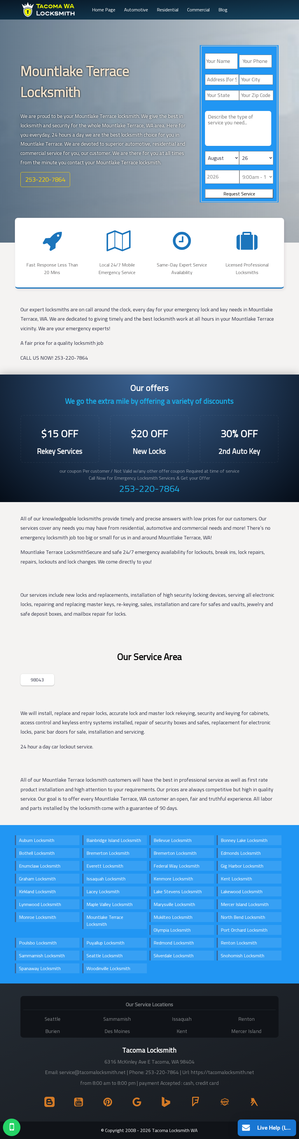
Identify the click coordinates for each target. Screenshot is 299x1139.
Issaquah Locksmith (106, 878)
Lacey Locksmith (102, 891)
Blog (222, 9)
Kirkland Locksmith (37, 891)
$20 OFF (149, 433)
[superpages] (222, 1103)
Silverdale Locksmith (174, 955)
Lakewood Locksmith (242, 891)
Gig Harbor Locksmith (242, 865)
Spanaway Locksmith (40, 968)
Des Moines (117, 1031)
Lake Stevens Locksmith (178, 891)
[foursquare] (193, 1103)
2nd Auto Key (239, 451)
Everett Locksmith (104, 865)
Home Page (103, 9)
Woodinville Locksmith (108, 968)
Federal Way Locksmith (176, 865)
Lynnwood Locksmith (40, 904)
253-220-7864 (45, 179)
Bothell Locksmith (37, 853)
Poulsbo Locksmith (38, 942)
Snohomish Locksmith (242, 955)
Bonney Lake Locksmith (244, 840)
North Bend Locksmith (243, 917)
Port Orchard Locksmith (244, 930)
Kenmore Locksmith (173, 878)
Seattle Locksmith (104, 955)
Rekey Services (59, 451)
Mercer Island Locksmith (245, 904)
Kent (182, 1031)
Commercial (198, 9)
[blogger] (47, 1103)
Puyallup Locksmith (105, 942)
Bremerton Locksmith (107, 853)
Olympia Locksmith (172, 930)
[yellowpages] (251, 1103)
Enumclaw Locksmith (39, 865)
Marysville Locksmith (174, 904)
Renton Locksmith (239, 942)
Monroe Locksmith (37, 917)
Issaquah (182, 1019)
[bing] (164, 1103)
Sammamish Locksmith (42, 955)
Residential (167, 9)
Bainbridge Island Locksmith (113, 840)
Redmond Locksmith (174, 942)
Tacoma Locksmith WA (175, 1130)
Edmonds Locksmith (241, 853)
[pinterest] (105, 1103)
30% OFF (239, 433)
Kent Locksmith (236, 878)
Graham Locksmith (37, 878)
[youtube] (76, 1103)
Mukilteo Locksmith (173, 917)
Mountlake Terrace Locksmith (104, 920)
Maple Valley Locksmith (109, 904)
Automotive (136, 9)
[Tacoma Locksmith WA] (48, 9)
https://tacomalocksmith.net (222, 1072)
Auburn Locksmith (36, 840)
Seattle (52, 1019)
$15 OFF (59, 433)
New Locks (149, 451)
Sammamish (117, 1019)
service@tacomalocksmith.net (92, 1072)
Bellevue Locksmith (173, 840)
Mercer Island (246, 1031)
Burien (52, 1031)
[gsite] (135, 1103)
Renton (246, 1019)
